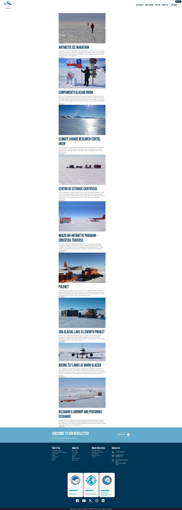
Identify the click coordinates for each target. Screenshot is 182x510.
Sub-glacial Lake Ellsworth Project (82, 331)
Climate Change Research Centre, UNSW (80, 141)
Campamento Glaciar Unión (76, 92)
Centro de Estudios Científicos (78, 188)
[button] (123, 434)
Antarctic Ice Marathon (74, 47)
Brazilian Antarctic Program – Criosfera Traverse (78, 238)
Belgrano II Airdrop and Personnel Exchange (80, 414)
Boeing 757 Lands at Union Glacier (80, 365)
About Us (75, 448)
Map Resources (96, 455)
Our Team (74, 453)
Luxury (54, 458)
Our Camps (75, 450)
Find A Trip (56, 448)
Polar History (95, 453)
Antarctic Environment (98, 452)
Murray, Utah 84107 (121, 463)
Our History (75, 452)
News (73, 457)
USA (117, 464)
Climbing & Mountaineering (59, 452)
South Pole (55, 453)
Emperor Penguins (57, 450)
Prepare (94, 457)
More (53, 460)
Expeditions (55, 457)
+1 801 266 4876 (120, 452)
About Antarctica (98, 448)
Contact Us (116, 448)
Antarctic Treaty (96, 450)
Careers (74, 455)
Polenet (64, 286)
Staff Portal (75, 460)
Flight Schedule (76, 458)
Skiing (53, 455)
